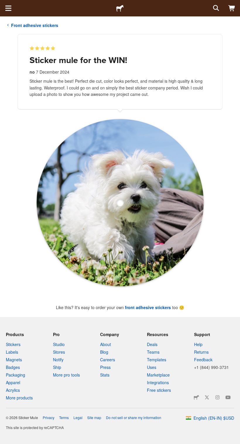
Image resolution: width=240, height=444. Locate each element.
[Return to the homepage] (120, 8)
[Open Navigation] (8, 8)
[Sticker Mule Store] (196, 397)
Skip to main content (4, 4)
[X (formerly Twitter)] (207, 397)
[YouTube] (228, 397)
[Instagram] (217, 397)
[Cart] (232, 8)
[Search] (215, 8)
